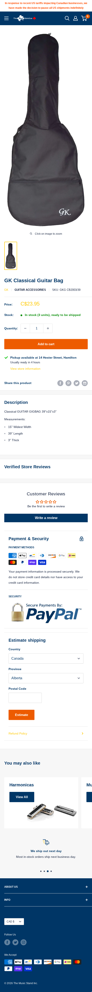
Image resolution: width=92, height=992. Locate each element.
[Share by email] (85, 383)
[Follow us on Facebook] (7, 942)
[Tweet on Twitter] (77, 383)
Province (15, 669)
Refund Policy (18, 733)
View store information (25, 368)
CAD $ (10, 921)
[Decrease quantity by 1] (25, 328)
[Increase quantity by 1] (47, 328)
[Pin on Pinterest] (68, 383)
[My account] (75, 18)
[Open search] (67, 18)
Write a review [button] (46, 518)
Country (14, 649)
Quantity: (11, 328)
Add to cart (46, 344)
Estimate (21, 715)
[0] (84, 18)
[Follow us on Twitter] (15, 942)
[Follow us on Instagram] (24, 942)
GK (6, 289)
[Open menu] (6, 18)
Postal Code (17, 688)
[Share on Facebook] (60, 383)
